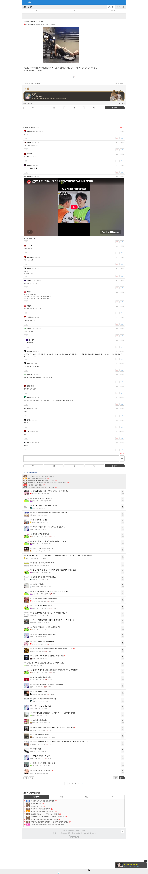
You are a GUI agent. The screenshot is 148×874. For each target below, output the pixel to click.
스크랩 (121, 83)
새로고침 (122, 127)
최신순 (37, 127)
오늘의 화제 (36, 797)
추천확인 (26, 83)
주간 (61, 797)
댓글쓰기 (114, 108)
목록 (33, 108)
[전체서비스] (123, 2)
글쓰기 (124, 7)
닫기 (145, 861)
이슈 (112, 797)
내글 (35, 10)
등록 (122, 458)
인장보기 (29, 103)
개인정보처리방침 (64, 833)
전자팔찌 (27, 24)
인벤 (29, 2)
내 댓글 (74, 10)
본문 (53, 108)
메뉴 (24, 103)
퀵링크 (78, 830)
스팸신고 (37, 83)
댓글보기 (114, 466)
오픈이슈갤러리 (28, 7)
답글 (26, 138)
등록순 (33, 127)
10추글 (113, 10)
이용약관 (54, 833)
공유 (116, 83)
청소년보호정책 (77, 833)
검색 (115, 778)
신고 (32, 83)
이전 (74, 108)
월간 (86, 797)
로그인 (65, 830)
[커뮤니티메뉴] (24, 2)
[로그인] (119, 2)
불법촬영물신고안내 (90, 833)
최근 (26, 778)
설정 (83, 830)
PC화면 (71, 830)
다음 (94, 108)
